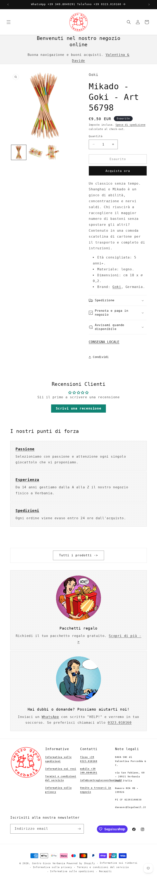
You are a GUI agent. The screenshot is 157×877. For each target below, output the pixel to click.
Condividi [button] (101, 357)
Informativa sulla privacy (52, 867)
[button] (8, 22)
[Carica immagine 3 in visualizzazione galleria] (52, 152)
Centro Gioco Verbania (48, 863)
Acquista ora (117, 171)
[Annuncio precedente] (7, 4)
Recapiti (105, 871)
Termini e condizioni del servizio (103, 867)
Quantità (95, 136)
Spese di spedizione (130, 124)
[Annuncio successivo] (149, 4)
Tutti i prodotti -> (78, 555)
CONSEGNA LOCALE (104, 342)
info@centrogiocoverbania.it (101, 780)
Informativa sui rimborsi (119, 863)
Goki (116, 287)
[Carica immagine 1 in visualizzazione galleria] (18, 152)
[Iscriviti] (79, 829)
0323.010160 (120, 723)
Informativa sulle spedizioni (72, 871)
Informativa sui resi (60, 769)
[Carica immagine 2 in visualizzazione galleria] (35, 152)
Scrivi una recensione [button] (78, 408)
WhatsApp (50, 717)
